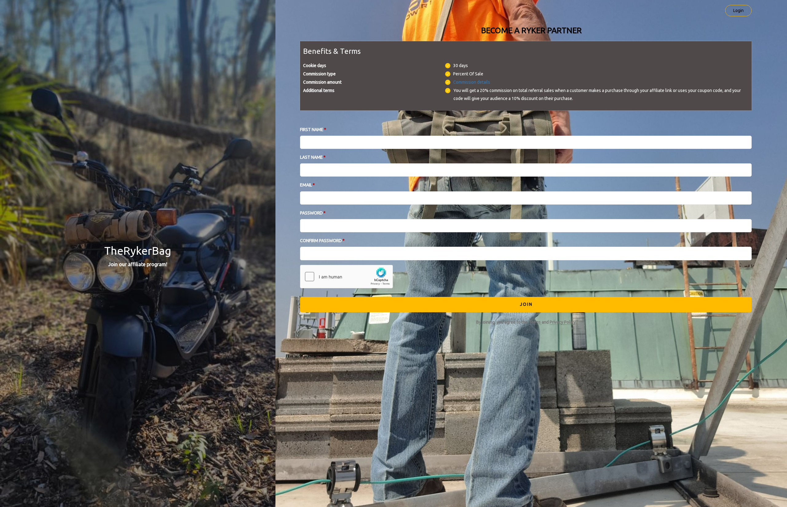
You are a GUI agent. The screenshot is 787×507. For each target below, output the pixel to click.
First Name (311, 129)
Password (311, 212)
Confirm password (321, 240)
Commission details (471, 82)
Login (738, 10)
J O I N (526, 304)
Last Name (311, 157)
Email (306, 184)
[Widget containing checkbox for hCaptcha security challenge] (346, 276)
